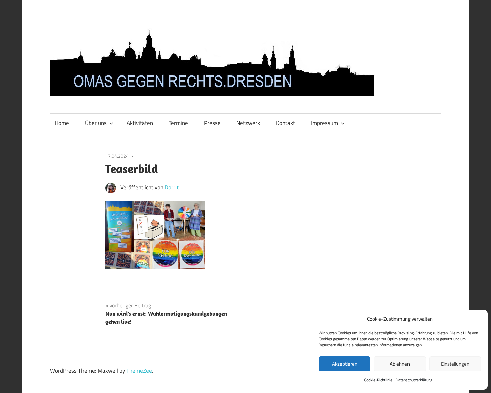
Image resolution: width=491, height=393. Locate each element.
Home (62, 123)
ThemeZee (139, 370)
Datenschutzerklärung (414, 380)
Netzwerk (248, 123)
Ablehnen (400, 364)
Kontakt (285, 123)
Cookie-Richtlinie (378, 380)
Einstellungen (455, 364)
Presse (212, 123)
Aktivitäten (140, 123)
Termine (178, 123)
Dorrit (172, 187)
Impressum (324, 123)
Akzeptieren (344, 364)
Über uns (96, 123)
